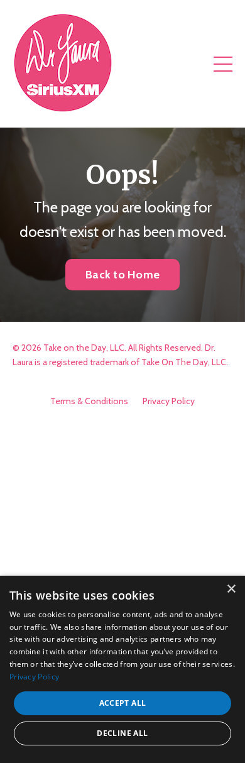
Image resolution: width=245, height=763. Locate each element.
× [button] (231, 589)
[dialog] (122, 669)
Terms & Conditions (89, 401)
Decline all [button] (122, 733)
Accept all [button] (122, 703)
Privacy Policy (169, 401)
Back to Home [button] (122, 275)
